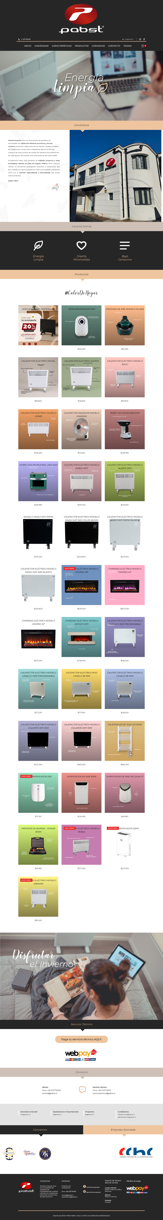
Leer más (38, 342)
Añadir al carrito (81, 342)
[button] (128, 39)
